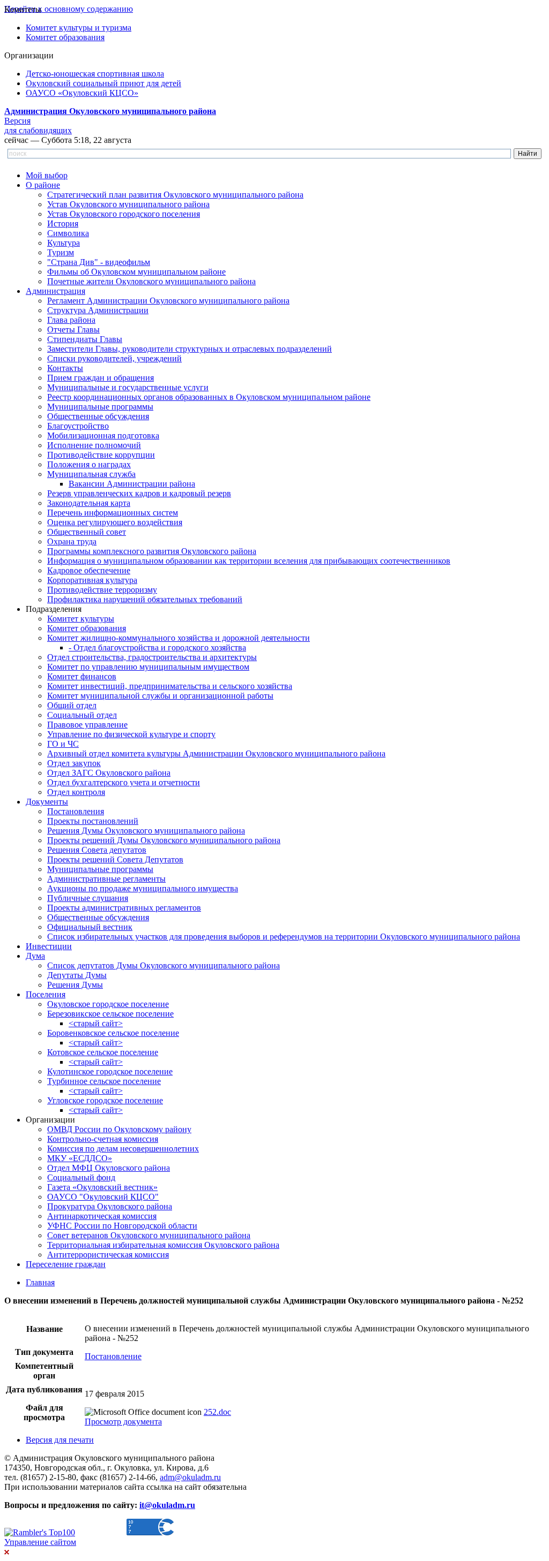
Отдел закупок (74, 763)
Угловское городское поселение (105, 1100)
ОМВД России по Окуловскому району (119, 1129)
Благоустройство (78, 425)
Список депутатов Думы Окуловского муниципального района (163, 965)
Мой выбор (47, 175)
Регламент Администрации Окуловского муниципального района (168, 300)
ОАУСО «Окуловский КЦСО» (82, 92)
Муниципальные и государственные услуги (128, 387)
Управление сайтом (40, 1542)
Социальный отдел (82, 714)
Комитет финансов (81, 676)
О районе (43, 185)
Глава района (71, 319)
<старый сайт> (96, 1023)
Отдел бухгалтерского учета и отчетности (123, 782)
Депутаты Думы (77, 975)
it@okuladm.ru (167, 1505)
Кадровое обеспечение (88, 570)
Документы (47, 801)
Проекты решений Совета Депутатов (115, 859)
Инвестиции (49, 946)
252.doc (217, 1411)
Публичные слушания (87, 898)
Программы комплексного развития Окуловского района (151, 551)
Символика (68, 233)
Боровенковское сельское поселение (113, 1032)
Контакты (65, 368)
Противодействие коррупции (101, 454)
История (62, 223)
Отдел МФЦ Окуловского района (108, 1167)
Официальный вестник (89, 926)
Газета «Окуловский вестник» (102, 1187)
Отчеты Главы (73, 329)
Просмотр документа (123, 1421)
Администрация (55, 290)
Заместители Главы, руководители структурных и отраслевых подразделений (189, 348)
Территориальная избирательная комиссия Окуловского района (163, 1244)
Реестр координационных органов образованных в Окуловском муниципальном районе (208, 396)
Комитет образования (65, 37)
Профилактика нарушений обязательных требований (144, 599)
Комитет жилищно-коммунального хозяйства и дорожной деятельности (178, 637)
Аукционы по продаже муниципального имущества (142, 888)
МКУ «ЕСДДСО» (79, 1158)
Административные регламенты (106, 878)
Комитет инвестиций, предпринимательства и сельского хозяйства (169, 686)
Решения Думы (75, 984)
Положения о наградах (89, 464)
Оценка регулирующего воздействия (114, 522)
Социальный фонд (81, 1177)
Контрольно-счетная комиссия (102, 1138)
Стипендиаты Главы (84, 339)
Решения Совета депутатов (96, 849)
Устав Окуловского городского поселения (123, 213)
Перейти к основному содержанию (68, 8)
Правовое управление (87, 724)
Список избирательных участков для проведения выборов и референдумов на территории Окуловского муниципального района (283, 936)
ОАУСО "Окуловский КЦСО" (103, 1196)
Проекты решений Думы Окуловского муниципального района (163, 840)
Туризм (60, 252)
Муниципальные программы (100, 406)
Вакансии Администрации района (132, 483)
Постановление (113, 1356)
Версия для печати (60, 1439)
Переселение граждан (66, 1264)
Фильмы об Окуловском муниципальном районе (136, 271)
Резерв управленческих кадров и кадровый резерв (139, 493)
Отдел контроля (76, 792)
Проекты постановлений (92, 820)
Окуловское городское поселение (108, 1004)
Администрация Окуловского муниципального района (110, 111)
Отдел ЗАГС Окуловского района (108, 772)
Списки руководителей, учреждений (114, 358)
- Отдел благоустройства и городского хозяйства (157, 647)
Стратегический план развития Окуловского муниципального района (175, 194)
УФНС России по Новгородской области (122, 1225)
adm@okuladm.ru (190, 1477)
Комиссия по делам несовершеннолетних (123, 1148)
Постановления (75, 811)
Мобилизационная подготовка (103, 435)
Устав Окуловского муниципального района (128, 204)
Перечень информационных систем (112, 512)
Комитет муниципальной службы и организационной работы (160, 695)
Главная (40, 1282)
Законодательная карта (88, 502)
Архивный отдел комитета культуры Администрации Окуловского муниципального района (216, 753)
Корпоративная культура (92, 580)
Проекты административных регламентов (124, 907)
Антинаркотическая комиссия (102, 1216)
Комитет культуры (80, 618)
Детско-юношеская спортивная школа (95, 73)
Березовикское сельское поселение (110, 1013)
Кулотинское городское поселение (110, 1071)
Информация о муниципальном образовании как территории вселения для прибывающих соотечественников (248, 560)
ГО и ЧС (63, 743)
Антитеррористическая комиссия (108, 1254)
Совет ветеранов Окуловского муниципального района (148, 1235)
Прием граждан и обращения (100, 377)
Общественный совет (86, 531)
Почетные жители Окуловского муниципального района (151, 281)
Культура (63, 242)
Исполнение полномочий (94, 445)
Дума (35, 955)
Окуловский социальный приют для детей (103, 83)
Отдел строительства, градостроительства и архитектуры (152, 657)
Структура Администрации (98, 310)
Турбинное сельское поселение (104, 1081)
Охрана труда (72, 541)
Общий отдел (72, 705)
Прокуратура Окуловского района (109, 1206)
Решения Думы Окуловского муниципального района (146, 830)
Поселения (45, 994)
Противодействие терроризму (102, 589)
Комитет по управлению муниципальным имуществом (148, 666)
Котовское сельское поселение (102, 1052)
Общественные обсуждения (98, 416)
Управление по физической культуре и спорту (131, 734)
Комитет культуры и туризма (78, 27)
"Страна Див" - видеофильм (98, 262)
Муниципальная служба (91, 474)
